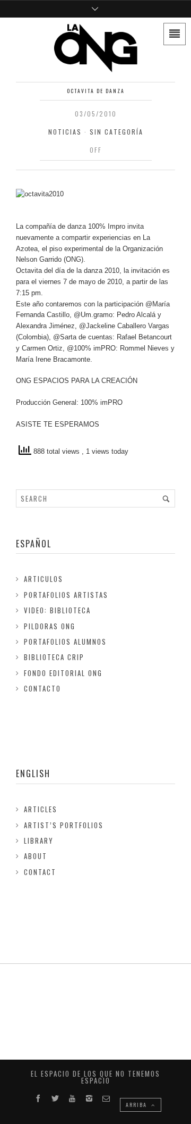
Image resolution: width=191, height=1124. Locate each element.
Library (39, 840)
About (35, 856)
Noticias (65, 131)
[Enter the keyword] (166, 498)
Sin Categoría (116, 131)
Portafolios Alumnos (65, 641)
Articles (40, 809)
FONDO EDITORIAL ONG (63, 673)
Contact (40, 872)
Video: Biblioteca (57, 610)
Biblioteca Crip (54, 657)
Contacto (42, 688)
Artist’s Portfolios (63, 825)
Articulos (43, 578)
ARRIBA (137, 1105)
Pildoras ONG (49, 626)
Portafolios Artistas (66, 594)
